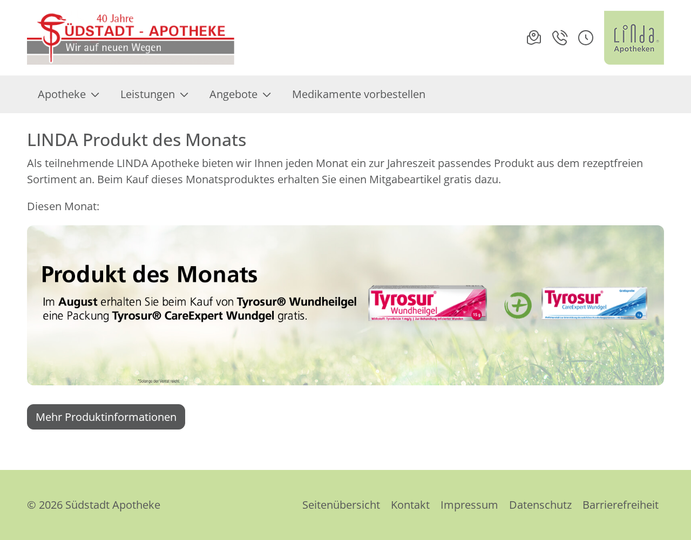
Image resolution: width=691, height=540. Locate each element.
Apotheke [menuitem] (62, 94)
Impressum (469, 504)
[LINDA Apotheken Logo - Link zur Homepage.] (634, 38)
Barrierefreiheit (620, 504)
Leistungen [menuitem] (147, 94)
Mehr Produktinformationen (106, 417)
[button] (585, 37)
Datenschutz (540, 504)
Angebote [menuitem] (233, 94)
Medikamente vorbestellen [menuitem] (358, 94)
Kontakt (410, 504)
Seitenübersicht (341, 504)
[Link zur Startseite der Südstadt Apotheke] (132, 38)
